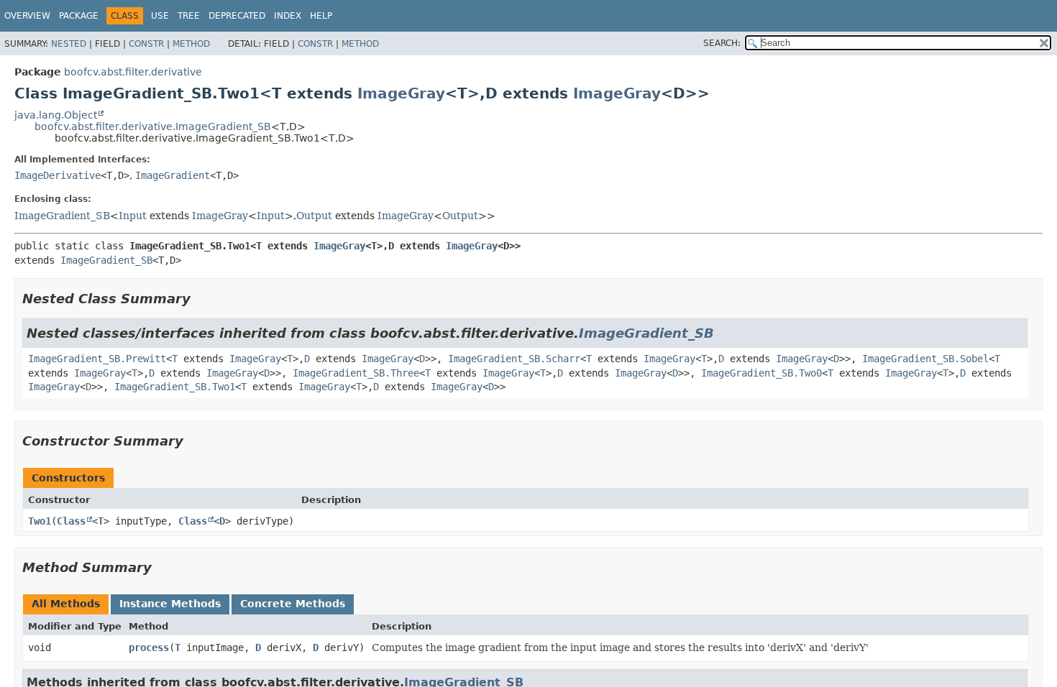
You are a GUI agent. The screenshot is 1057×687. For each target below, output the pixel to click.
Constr (146, 44)
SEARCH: (722, 43)
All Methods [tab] (66, 603)
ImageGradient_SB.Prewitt (97, 358)
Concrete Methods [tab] (292, 603)
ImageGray (401, 93)
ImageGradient (172, 175)
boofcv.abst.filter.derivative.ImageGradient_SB (153, 126)
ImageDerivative (57, 175)
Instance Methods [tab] (170, 603)
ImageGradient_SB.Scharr (514, 358)
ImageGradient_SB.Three (356, 373)
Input (133, 215)
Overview (27, 16)
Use (160, 16)
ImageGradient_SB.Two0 (761, 373)
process (149, 647)
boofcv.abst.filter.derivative (133, 72)
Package (79, 16)
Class (71, 521)
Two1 (39, 521)
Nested (68, 44)
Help (321, 16)
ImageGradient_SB (62, 215)
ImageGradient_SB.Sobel (925, 358)
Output (314, 215)
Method (191, 44)
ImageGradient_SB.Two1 (174, 386)
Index (287, 16)
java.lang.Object (55, 115)
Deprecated (237, 16)
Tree (189, 16)
